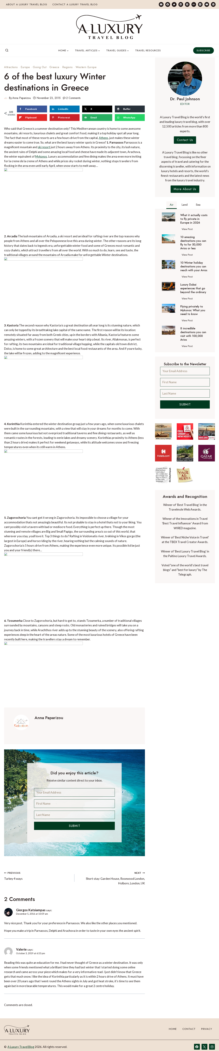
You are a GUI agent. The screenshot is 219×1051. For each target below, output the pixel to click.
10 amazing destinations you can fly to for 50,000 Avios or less (193, 242)
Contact (189, 1029)
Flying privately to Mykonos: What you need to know (192, 310)
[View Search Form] (7, 50)
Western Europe (86, 67)
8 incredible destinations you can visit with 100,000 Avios (193, 334)
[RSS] (213, 4)
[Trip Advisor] (193, 4)
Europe (25, 67)
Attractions (11, 67)
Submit (74, 826)
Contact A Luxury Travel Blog (75, 4)
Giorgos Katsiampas (31, 910)
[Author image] (6, 98)
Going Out (39, 67)
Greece (54, 67)
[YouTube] (206, 4)
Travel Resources (148, 50)
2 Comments (73, 98)
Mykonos (41, 156)
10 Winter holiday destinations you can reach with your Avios (193, 266)
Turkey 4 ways (13, 876)
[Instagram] (200, 4)
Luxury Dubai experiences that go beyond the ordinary (193, 288)
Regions (67, 67)
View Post (188, 229)
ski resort (44, 147)
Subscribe (203, 50)
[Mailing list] (161, 4)
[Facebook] (167, 4)
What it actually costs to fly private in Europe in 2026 (193, 219)
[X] (204, 1047)
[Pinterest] (187, 4)
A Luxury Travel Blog (21, 1047)
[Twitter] (174, 4)
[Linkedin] (180, 4)
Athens (103, 138)
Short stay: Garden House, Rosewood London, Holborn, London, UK (115, 878)
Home (173, 1029)
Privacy (206, 1029)
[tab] (171, 205)
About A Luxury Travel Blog (26, 4)
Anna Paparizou (21, 98)
